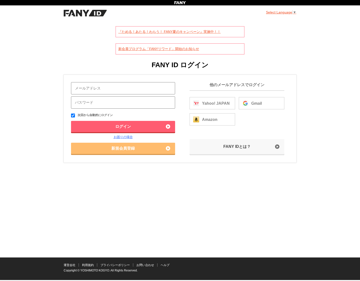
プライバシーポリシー (115, 265)
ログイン (123, 126)
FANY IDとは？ (237, 146)
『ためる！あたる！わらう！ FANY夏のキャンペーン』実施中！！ (169, 32)
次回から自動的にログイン (95, 115)
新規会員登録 (123, 148)
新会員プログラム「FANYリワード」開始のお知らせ (158, 49)
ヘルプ (165, 265)
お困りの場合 (123, 137)
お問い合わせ (145, 265)
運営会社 (69, 265)
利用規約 (88, 265)
